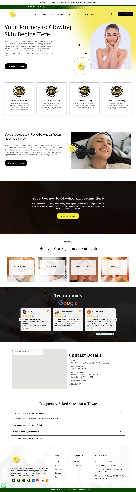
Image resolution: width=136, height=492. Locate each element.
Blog (92, 14)
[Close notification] (133, 2)
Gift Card (84, 14)
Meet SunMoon (49, 14)
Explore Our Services (16, 66)
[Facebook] (13, 480)
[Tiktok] (23, 480)
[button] (111, 14)
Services (61, 14)
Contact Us (73, 14)
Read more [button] (58, 328)
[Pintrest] (29, 480)
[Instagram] (18, 480)
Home (37, 14)
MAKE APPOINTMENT (125, 14)
